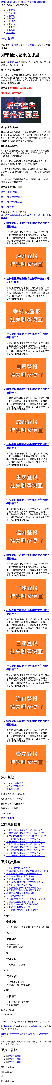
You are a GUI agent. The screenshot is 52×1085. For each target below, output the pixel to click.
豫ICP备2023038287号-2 (12, 1034)
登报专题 (10, 27)
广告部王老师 (15, 1059)
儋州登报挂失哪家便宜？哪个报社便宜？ (25, 850)
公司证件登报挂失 (14, 783)
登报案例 (10, 30)
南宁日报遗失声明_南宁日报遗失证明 (24, 904)
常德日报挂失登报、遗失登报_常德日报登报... (28, 871)
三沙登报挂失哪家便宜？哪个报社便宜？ (25, 847)
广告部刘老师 (15, 1056)
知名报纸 (10, 21)
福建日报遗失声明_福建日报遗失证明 (24, 873)
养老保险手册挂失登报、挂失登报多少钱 (25, 899)
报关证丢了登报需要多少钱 (19, 885)
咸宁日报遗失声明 (9, 207)
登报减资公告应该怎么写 (18, 907)
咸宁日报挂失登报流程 (11, 202)
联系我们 (10, 32)
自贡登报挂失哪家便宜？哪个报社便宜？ (25, 830)
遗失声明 (10, 18)
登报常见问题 (12, 789)
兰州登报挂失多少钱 (16, 896)
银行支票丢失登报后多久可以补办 (22, 910)
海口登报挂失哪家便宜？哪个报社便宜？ (25, 855)
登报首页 (10, 10)
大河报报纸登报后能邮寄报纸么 (21, 879)
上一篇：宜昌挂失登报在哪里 (15, 215)
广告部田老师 (15, 1062)
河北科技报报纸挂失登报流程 (20, 876)
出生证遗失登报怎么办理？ (19, 868)
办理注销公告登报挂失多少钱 (20, 902)
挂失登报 (10, 13)
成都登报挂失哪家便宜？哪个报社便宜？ (25, 833)
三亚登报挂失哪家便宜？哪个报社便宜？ (25, 853)
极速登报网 (12, 62)
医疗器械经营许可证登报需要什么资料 (24, 890)
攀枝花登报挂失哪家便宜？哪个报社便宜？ (26, 836)
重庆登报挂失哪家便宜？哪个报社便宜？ (25, 841)
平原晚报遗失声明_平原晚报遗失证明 (24, 888)
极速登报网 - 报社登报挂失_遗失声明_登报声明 (23, 2)
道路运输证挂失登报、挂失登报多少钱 (24, 882)
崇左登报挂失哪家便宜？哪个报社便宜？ (25, 844)
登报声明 (10, 16)
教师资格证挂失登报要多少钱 (20, 893)
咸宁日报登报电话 (9, 192)
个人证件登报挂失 (14, 786)
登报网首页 (17, 45)
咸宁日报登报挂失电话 (11, 197)
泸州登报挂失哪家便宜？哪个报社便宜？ (25, 839)
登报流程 (10, 24)
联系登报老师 (7, 818)
